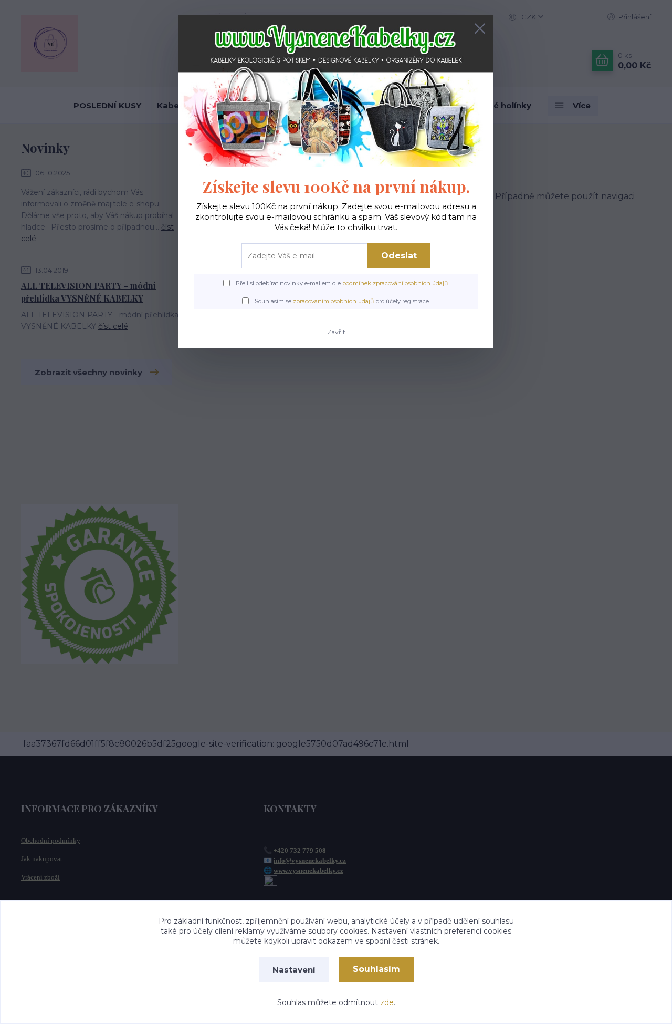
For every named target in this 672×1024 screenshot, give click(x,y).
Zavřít (336, 332)
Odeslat (399, 256)
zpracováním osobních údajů (333, 301)
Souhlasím (376, 969)
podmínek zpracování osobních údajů (395, 283)
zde (387, 1002)
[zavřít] (480, 28)
